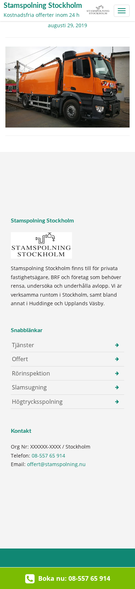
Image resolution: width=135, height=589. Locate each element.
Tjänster (23, 345)
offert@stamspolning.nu (56, 464)
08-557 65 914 (48, 455)
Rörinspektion (31, 373)
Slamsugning (29, 387)
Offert (20, 359)
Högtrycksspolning (37, 402)
